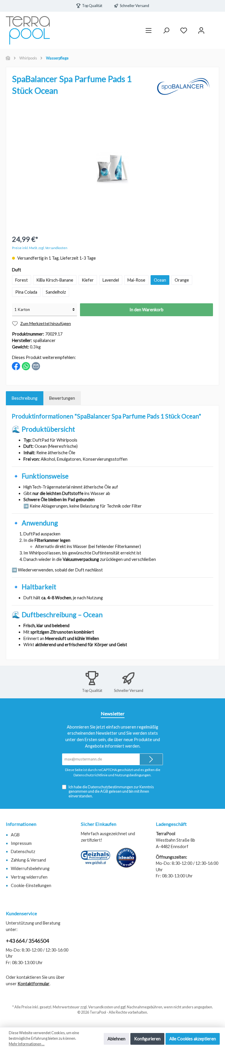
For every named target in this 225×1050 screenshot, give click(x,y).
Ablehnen (116, 1038)
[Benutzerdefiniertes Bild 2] (129, 861)
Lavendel (111, 280)
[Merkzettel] (183, 30)
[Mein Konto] (201, 30)
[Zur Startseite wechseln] (28, 30)
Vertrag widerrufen (29, 876)
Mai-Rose (136, 280)
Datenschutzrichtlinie (91, 775)
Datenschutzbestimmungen (110, 787)
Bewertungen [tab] (62, 398)
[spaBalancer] (183, 85)
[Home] (8, 58)
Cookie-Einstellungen (31, 885)
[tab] (24, 398)
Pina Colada (26, 292)
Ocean (160, 280)
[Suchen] (166, 30)
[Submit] (151, 759)
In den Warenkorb (146, 309)
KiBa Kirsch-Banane (54, 280)
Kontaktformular (34, 983)
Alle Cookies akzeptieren (192, 1038)
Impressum (21, 843)
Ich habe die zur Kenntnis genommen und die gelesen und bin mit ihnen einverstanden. (111, 791)
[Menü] (148, 30)
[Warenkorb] (215, 28)
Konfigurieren (147, 1038)
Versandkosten (100, 1007)
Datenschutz (23, 851)
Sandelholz (56, 292)
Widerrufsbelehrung (30, 868)
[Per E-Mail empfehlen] (36, 365)
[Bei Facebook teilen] (16, 365)
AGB (104, 791)
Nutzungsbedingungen (133, 775)
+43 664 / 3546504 (27, 940)
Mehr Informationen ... (27, 1044)
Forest (21, 280)
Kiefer (88, 280)
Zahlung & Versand (28, 859)
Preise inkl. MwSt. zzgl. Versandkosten (39, 248)
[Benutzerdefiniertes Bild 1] (98, 860)
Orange (182, 280)
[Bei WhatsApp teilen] (26, 365)
